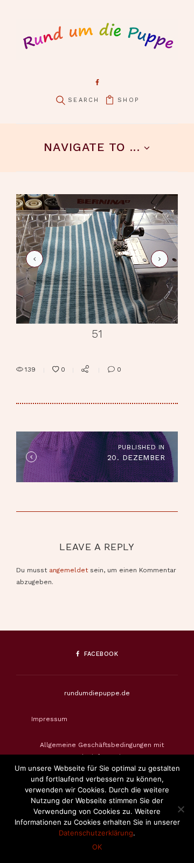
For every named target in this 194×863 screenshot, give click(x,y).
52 (157, 259)
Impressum (49, 719)
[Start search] (60, 100)
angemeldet (68, 570)
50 (33, 259)
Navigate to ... (92, 147)
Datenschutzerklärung (96, 832)
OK (97, 847)
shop (128, 100)
